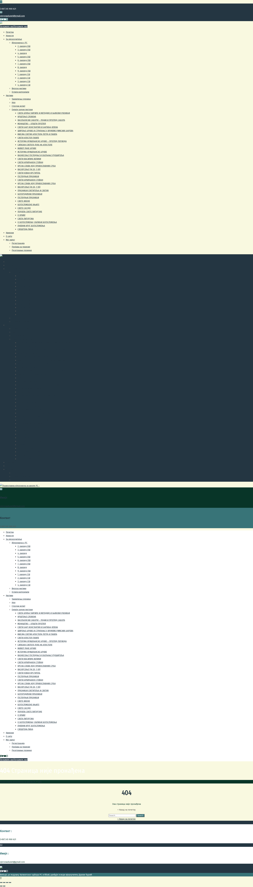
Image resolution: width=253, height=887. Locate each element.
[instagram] (7, 19)
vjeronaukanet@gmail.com (12, 16)
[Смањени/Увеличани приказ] (10, 882)
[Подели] (4, 882)
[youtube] (5, 19)
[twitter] (2, 19)
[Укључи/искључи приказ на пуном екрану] (7, 882)
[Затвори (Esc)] (1, 882)
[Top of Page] (1, 878)
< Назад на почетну (126, 819)
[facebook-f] (0, 19)
